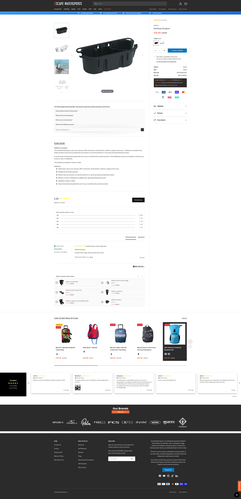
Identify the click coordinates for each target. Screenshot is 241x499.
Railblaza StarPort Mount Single (119, 280)
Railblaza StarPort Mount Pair (74, 290)
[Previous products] (138, 276)
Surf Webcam (82, 449)
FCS (113, 428)
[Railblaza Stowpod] (61, 66)
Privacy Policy (172, 492)
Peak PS (99, 428)
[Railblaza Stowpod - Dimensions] (61, 85)
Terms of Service (183, 492)
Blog (79, 456)
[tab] (130, 237)
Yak (155, 428)
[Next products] (142, 276)
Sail (95, 9)
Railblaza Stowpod (80, 249)
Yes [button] (88, 257)
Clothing (66, 9)
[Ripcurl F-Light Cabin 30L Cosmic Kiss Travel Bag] (120, 334)
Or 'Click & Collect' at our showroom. (166, 61)
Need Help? (152, 9)
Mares (169, 428)
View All (120, 412)
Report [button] (91, 257)
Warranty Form (59, 460)
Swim (100, 9)
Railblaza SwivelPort (116, 291)
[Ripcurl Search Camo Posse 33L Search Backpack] (147, 334)
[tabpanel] (99, 167)
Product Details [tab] (59, 143)
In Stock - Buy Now (177, 50)
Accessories (58, 9)
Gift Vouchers (172, 9)
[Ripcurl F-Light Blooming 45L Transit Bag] (66, 334)
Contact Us (57, 445)
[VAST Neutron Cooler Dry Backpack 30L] (174, 334)
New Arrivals (183, 9)
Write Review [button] (138, 200)
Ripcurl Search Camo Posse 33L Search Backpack (146, 349)
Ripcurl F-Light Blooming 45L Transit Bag (65, 349)
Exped (127, 428)
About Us (81, 445)
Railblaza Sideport (116, 300)
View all (184, 318)
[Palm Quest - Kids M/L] (93, 334)
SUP (90, 9)
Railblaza (156, 25)
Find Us (56, 449)
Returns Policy (58, 456)
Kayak (73, 9)
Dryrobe (141, 428)
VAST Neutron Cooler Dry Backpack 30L (172, 349)
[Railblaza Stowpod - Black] (61, 30)
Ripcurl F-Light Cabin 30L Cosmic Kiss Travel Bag (118, 349)
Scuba (85, 9)
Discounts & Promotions (86, 460)
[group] (64, 199)
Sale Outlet (107, 9)
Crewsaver (182, 428)
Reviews (80, 452)
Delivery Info (58, 452)
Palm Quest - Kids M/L (90, 348)
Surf (79, 9)
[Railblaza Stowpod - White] (61, 48)
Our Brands (162, 9)
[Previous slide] (72, 55)
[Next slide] (143, 55)
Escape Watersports (62, 492)
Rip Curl (58, 428)
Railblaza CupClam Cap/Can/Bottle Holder (77, 301)
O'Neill (72, 428)
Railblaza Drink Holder (72, 282)
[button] (186, 4)
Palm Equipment (85, 428)
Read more (168, 470)
